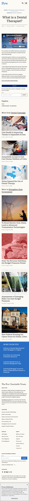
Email (3, 92)
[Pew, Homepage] (5, 3)
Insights (4, 431)
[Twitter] (9, 472)
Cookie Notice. (11, 495)
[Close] (27, 484)
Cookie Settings (14, 498)
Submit (24, 94)
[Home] (14, 384)
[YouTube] (11, 472)
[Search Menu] (23, 3)
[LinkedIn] (7, 472)
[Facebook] (2, 472)
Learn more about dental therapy (10, 80)
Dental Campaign (18, 113)
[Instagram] (5, 472)
